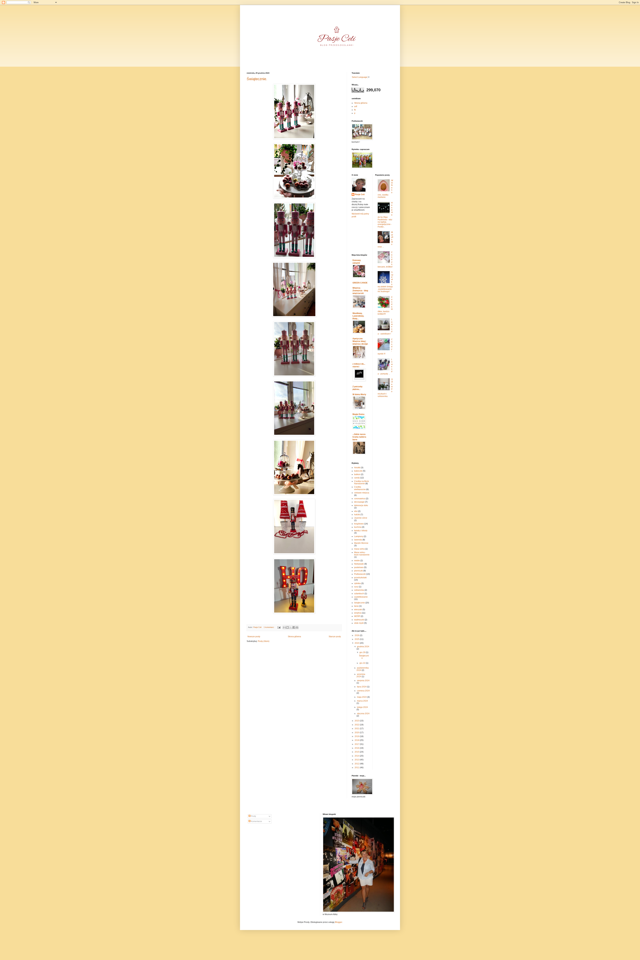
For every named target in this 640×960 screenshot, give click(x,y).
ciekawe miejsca (361, 493)
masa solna (359, 549)
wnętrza (357, 613)
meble (357, 560)
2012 (357, 764)
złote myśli (359, 623)
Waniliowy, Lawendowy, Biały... (358, 316)
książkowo (359, 524)
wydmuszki (359, 620)
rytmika (357, 583)
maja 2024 (362, 697)
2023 (357, 721)
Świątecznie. (257, 79)
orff (355, 106)
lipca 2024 (362, 687)
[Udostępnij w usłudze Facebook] (294, 627)
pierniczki (358, 571)
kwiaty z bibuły (360, 530)
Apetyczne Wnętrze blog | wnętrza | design (360, 341)
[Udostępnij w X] (290, 627)
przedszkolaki (360, 577)
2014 (357, 756)
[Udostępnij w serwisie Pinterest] (297, 627)
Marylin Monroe (361, 543)
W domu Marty (359, 394)
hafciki (357, 514)
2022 (357, 725)
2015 (357, 752)
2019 (357, 736)
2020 (357, 732)
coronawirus (359, 498)
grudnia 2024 (363, 646)
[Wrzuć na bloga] (287, 627)
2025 (357, 639)
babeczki (358, 471)
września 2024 (360, 675)
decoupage (359, 502)
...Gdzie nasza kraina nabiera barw (359, 437)
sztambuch (359, 593)
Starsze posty (335, 636)
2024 (357, 643)
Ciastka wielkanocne (360, 488)
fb (355, 110)
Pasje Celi (359, 194)
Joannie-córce (360, 518)
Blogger (338, 922)
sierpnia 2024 (363, 680)
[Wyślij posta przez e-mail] (279, 627)
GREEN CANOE (360, 283)
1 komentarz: (269, 627)
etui (356, 511)
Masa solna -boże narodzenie (362, 553)
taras (356, 606)
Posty (253, 816)
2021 (357, 728)
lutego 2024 (362, 707)
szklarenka (359, 590)
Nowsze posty (254, 636)
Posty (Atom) (263, 641)
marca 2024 (362, 701)
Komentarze (256, 821)
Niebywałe (359, 564)
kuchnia (357, 527)
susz (356, 587)
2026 (357, 635)
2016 (357, 748)
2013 (357, 760)
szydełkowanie (361, 597)
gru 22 (363, 663)
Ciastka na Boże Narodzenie (361, 482)
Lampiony (358, 536)
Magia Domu (358, 414)
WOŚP (357, 616)
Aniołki (357, 467)
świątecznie (359, 603)
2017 (357, 744)
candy (357, 478)
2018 (357, 740)
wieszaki (358, 609)
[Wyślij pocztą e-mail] (284, 627)
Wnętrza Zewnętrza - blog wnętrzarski (360, 290)
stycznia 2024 (363, 713)
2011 (357, 767)
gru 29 (363, 652)
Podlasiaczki (360, 574)
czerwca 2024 (363, 691)
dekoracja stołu (361, 505)
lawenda (358, 540)
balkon (357, 474)
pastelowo (359, 567)
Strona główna (294, 636)
